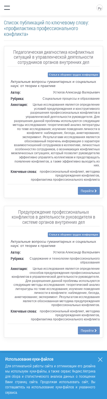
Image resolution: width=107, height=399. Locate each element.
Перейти (88, 190)
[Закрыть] (100, 359)
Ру (100, 8)
